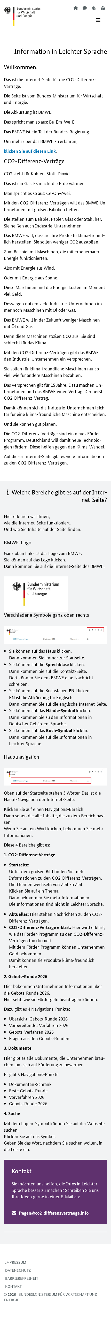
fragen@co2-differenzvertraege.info (54, 1213)
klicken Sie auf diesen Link (30, 151)
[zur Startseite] (75, 8)
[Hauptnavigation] (98, 20)
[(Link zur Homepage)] (23, 13)
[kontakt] (84, 8)
